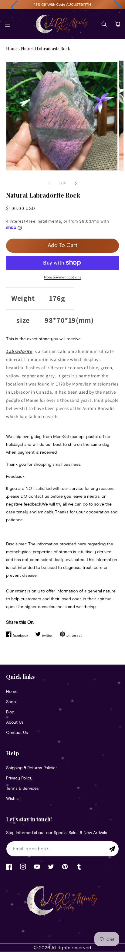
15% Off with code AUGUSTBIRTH (62, 4)
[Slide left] (49, 183)
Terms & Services (22, 788)
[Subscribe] (112, 849)
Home (12, 49)
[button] (14, 7)
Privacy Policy (19, 778)
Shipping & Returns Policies (32, 768)
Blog (10, 712)
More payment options (62, 277)
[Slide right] (76, 183)
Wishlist (13, 799)
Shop (11, 702)
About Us (15, 722)
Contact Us (17, 733)
